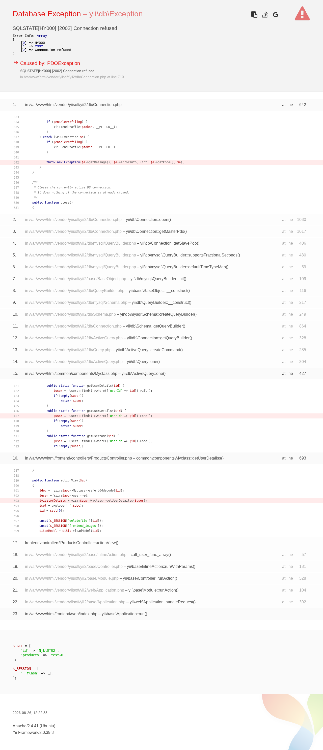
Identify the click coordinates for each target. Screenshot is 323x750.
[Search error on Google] (275, 14)
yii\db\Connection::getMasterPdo (155, 231)
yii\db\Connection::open (147, 219)
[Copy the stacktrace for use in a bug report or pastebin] (254, 14)
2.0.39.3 (46, 732)
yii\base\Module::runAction (152, 590)
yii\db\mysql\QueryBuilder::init (157, 279)
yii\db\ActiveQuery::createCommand (148, 350)
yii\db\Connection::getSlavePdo (168, 243)
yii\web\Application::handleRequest (161, 602)
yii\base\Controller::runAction (149, 578)
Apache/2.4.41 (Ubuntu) (34, 726)
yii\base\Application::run (123, 614)
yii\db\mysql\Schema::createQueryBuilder (157, 314)
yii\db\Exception (116, 14)
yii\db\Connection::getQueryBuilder (158, 338)
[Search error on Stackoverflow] (264, 14)
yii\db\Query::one (142, 362)
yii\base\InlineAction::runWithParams (160, 566)
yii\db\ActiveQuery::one (142, 373)
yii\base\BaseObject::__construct (158, 290)
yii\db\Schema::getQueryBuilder (154, 326)
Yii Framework (25, 732)
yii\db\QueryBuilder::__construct (160, 302)
